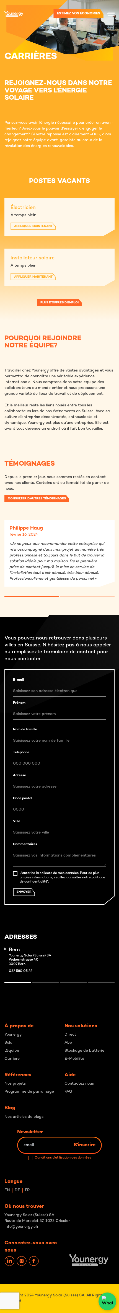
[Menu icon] (111, 13)
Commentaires (25, 844)
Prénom (19, 703)
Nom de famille (25, 729)
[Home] (15, 14)
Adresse (19, 775)
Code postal (22, 798)
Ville (16, 821)
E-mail (18, 680)
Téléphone (21, 752)
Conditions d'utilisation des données (63, 1158)
